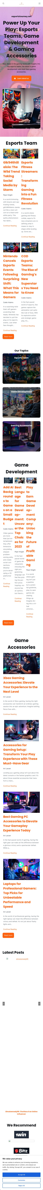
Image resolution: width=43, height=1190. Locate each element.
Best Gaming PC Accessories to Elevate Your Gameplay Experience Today (20, 824)
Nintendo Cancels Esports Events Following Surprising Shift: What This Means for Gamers (11, 276)
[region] (21, 1172)
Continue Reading (10, 226)
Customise (21, 1180)
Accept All (21, 1175)
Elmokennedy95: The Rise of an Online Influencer (21, 1112)
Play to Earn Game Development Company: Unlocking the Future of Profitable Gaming (31, 526)
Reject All (21, 1185)
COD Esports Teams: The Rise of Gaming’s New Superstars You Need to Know (29, 274)
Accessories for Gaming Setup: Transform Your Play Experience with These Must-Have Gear (20, 754)
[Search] (3, 3)
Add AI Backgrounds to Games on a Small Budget (8, 505)
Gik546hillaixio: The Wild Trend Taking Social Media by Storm (11, 176)
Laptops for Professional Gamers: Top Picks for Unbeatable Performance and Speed (19, 895)
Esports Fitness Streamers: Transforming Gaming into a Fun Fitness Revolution (29, 183)
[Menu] (39, 3)
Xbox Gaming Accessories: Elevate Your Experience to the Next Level (20, 685)
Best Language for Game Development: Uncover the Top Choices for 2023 (20, 517)
